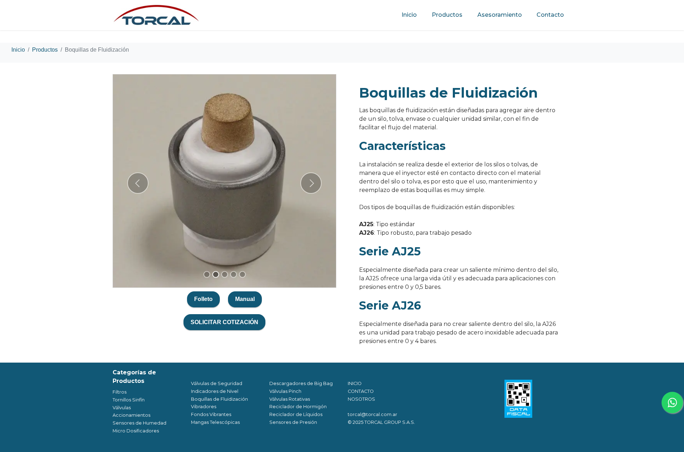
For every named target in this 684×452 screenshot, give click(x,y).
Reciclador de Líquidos (295, 414)
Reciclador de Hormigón (298, 406)
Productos (447, 14)
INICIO (355, 383)
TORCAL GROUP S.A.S (389, 422)
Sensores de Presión (293, 422)
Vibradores (203, 406)
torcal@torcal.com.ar (372, 414)
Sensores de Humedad (139, 423)
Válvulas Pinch (285, 391)
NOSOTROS (361, 399)
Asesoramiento (499, 14)
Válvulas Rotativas (289, 399)
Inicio (409, 14)
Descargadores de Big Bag (301, 383)
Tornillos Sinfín (129, 399)
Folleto (203, 299)
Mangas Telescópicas (215, 422)
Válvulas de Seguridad (216, 383)
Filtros (119, 392)
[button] (138, 183)
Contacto (550, 14)
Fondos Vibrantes (211, 414)
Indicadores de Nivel (214, 391)
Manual (245, 299)
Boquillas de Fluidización (219, 399)
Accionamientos (131, 415)
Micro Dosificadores (136, 430)
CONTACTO (361, 391)
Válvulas (122, 407)
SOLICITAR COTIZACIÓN (224, 322)
